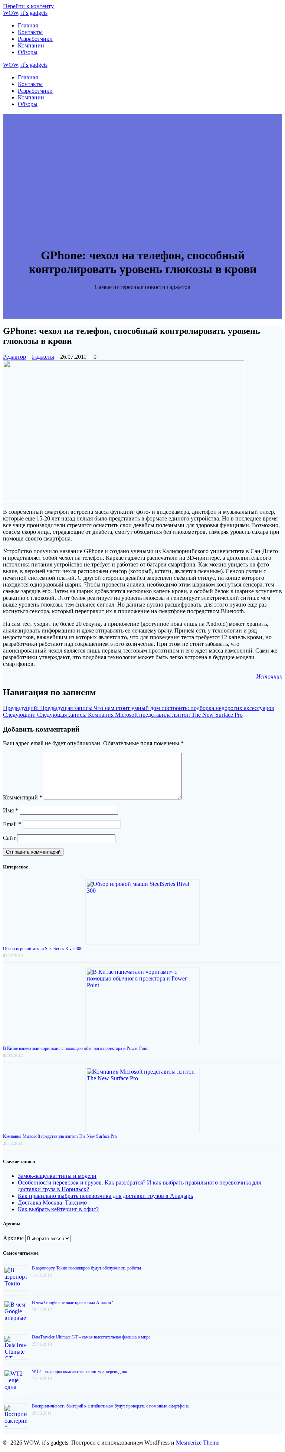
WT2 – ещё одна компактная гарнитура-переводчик (79, 1371)
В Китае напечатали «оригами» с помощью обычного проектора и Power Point (75, 1048)
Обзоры (27, 52)
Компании (31, 45)
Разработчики (35, 39)
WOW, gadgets (25, 13)
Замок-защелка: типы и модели (57, 1176)
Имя (10, 810)
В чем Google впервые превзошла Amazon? (72, 1302)
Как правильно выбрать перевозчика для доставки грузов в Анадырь (105, 1196)
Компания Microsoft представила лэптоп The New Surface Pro (60, 1136)
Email (12, 824)
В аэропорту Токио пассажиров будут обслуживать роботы (86, 1268)
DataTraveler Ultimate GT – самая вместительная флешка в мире (91, 1337)
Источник (269, 676)
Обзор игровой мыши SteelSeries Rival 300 (42, 948)
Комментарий (22, 797)
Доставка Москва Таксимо (53, 1202)
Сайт (9, 838)
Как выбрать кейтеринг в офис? (58, 1209)
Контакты (30, 32)
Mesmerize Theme (197, 1442)
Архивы (13, 1238)
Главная (28, 25)
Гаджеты (43, 357)
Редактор (14, 357)
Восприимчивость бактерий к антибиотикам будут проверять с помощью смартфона (110, 1406)
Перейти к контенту (28, 6)
